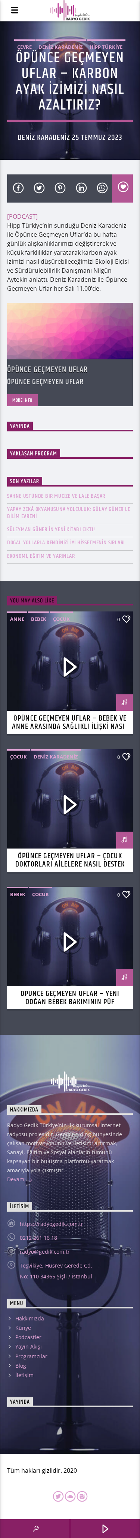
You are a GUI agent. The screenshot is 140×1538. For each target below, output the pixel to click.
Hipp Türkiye (106, 47)
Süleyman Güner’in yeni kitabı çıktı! (51, 529)
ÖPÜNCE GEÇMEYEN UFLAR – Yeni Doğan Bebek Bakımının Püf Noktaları (70, 1002)
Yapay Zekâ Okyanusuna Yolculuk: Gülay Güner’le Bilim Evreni (68, 513)
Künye (23, 1327)
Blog (20, 1365)
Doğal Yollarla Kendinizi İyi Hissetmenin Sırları (66, 542)
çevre (24, 47)
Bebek (38, 619)
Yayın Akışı (28, 1346)
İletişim (24, 1375)
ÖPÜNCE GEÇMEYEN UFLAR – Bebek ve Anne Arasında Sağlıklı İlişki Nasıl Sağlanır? (70, 726)
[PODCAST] (22, 216)
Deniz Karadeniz (60, 47)
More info (22, 400)
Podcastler (28, 1337)
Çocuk (61, 619)
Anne (17, 619)
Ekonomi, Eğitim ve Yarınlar (41, 556)
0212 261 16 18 (38, 1237)
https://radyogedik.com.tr (51, 1223)
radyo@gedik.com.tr (45, 1251)
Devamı (17, 1179)
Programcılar (31, 1356)
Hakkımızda (29, 1318)
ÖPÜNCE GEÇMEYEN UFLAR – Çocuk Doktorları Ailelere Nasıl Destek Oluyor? (70, 864)
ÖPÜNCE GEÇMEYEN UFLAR (47, 369)
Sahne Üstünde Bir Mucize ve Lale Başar (56, 496)
